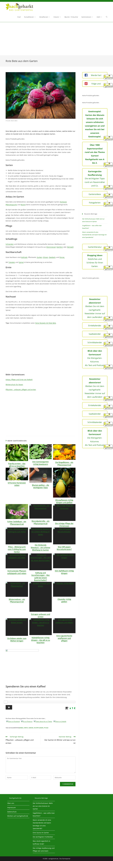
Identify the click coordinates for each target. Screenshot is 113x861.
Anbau (21, 728)
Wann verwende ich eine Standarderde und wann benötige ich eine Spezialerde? (94, 234)
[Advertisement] (56, 38)
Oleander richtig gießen (64, 600)
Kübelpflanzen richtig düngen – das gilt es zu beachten (40, 640)
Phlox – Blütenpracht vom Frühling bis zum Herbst (17, 549)
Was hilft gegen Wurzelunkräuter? (64, 548)
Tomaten (11, 262)
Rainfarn (59, 247)
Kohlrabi (24, 257)
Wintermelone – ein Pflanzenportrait (17, 600)
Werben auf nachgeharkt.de (17, 816)
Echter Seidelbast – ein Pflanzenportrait (16, 522)
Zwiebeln (52, 257)
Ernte (26, 728)
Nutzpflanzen (38, 728)
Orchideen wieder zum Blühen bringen (16, 639)
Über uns (10, 803)
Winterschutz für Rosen (14, 384)
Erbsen (45, 257)
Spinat (21, 262)
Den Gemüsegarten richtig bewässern (40, 462)
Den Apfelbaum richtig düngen (64, 572)
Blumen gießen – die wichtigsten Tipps (40, 486)
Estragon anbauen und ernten (40, 615)
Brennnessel (51, 247)
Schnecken (10, 244)
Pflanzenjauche (11, 205)
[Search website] (106, 17)
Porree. (62, 257)
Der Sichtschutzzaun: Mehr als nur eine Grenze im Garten (43, 806)
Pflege (46, 728)
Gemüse (30, 728)
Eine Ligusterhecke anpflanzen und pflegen (64, 638)
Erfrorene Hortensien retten (17, 484)
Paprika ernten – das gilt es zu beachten (16, 464)
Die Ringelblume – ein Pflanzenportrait (64, 463)
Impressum (11, 807)
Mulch (23, 205)
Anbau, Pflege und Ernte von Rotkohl (19, 379)
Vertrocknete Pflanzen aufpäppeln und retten (16, 572)
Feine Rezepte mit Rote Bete (45, 323)
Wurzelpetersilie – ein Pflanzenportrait (40, 522)
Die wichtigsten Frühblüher (43, 837)
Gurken (39, 257)
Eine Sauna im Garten (41, 833)
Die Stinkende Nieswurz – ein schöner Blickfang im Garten (40, 547)
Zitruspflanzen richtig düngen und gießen (64, 501)
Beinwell (70, 247)
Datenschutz (12, 812)
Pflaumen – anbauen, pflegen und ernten (21, 389)
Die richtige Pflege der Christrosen (64, 524)
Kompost (63, 202)
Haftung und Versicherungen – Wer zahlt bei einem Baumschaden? (40, 576)
